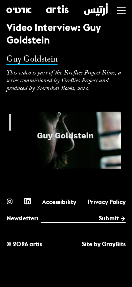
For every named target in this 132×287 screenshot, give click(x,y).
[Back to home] (57, 9)
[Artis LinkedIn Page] (27, 201)
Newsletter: (22, 218)
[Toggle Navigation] (121, 10)
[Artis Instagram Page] (9, 201)
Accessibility (59, 202)
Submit (109, 218)
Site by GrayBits (104, 244)
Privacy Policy (107, 202)
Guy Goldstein (32, 58)
